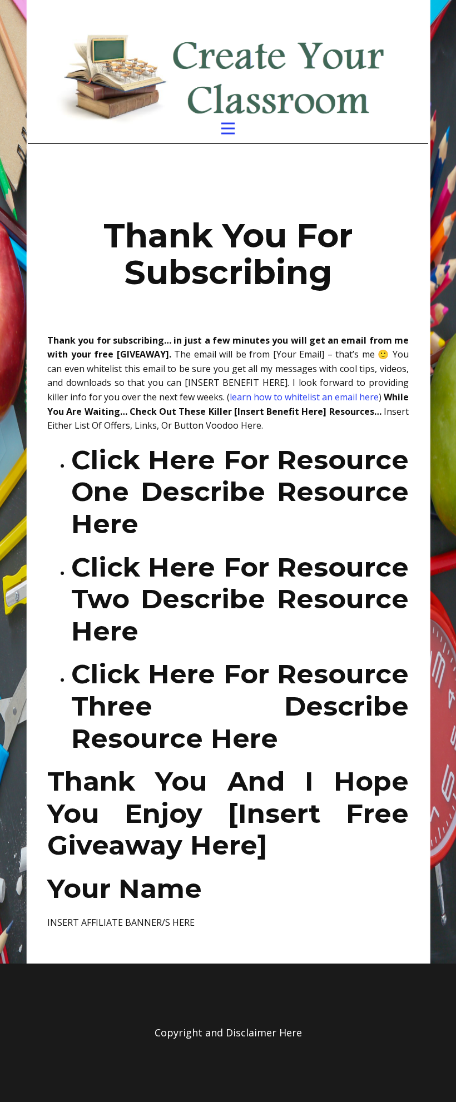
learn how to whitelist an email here (304, 397)
